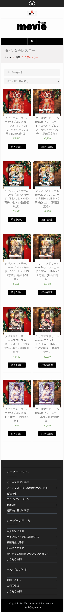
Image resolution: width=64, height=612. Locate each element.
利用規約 (12, 504)
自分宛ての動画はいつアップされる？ (28, 553)
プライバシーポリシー (19, 499)
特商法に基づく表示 (18, 510)
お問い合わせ (14, 580)
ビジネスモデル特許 (18, 482)
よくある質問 (14, 559)
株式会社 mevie (33, 607)
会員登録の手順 (15, 531)
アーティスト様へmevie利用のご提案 (27, 487)
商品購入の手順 (15, 548)
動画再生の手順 (15, 542)
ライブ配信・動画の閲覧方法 (23, 536)
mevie (31, 603)
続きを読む (16, 146)
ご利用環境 (13, 585)
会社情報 (12, 493)
